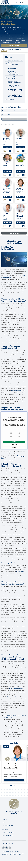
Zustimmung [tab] (6, 413)
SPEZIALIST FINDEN (14, 45)
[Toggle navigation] (25, 2)
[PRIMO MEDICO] (5, 2)
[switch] (19, 433)
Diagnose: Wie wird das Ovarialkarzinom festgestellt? (15, 82)
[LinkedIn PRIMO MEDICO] (3, 847)
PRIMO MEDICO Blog (7, 825)
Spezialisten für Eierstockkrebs (15, 60)
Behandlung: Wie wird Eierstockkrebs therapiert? (14, 86)
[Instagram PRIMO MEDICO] (10, 847)
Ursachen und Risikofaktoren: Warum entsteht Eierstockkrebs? (13, 73)
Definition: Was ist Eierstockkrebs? (12, 67)
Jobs (3, 822)
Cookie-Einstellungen (8, 835)
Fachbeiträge (11, 99)
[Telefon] (10, 151)
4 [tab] (15, 785)
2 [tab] (12, 785)
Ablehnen (14, 447)
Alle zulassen (14, 441)
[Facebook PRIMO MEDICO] (6, 847)
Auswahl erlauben (14, 444)
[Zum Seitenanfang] (25, 858)
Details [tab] (13, 413)
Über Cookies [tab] (20, 413)
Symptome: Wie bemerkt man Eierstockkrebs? (14, 77)
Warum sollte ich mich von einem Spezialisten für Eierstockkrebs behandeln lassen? (15, 95)
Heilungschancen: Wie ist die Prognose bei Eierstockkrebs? (15, 90)
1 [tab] (11, 785)
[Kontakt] (5, 151)
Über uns (4, 819)
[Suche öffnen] (16, 2)
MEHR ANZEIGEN (14, 233)
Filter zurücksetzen (14, 119)
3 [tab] (14, 785)
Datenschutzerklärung (8, 832)
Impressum (5, 829)
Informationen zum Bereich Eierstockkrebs (13, 63)
